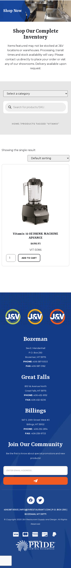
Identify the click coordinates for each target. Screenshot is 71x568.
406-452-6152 (40, 395)
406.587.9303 (11, 509)
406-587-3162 (38, 366)
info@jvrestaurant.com (35, 509)
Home (15, 124)
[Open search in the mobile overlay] (35, 107)
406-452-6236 (38, 399)
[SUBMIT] (35, 481)
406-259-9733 (38, 433)
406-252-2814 (40, 429)
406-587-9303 (40, 361)
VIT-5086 (35, 241)
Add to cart (29, 258)
